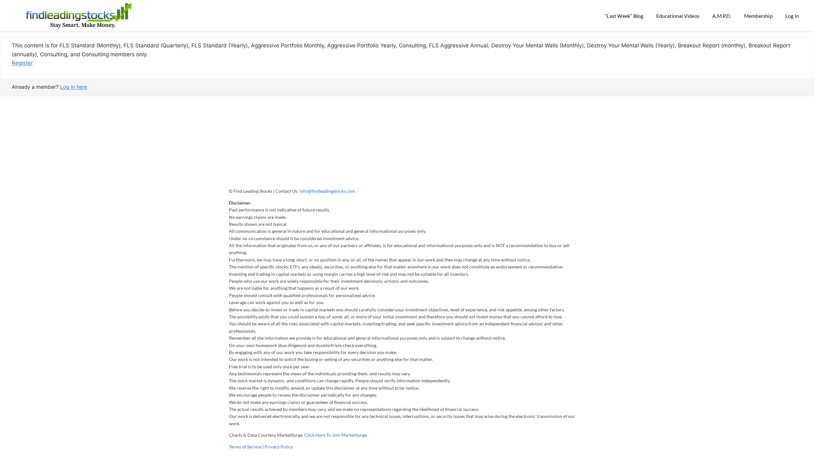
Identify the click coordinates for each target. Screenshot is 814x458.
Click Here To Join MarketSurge (335, 435)
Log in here (73, 87)
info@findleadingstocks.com (327, 191)
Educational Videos (678, 16)
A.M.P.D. (721, 16)
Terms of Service (245, 446)
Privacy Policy (279, 446)
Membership (758, 16)
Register (22, 63)
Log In (792, 16)
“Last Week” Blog (624, 16)
